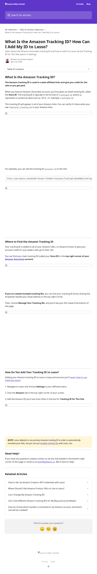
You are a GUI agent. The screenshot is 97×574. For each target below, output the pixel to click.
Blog (88, 4)
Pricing (45, 561)
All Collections (11, 29)
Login (53, 561)
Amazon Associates (15, 259)
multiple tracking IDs (49, 443)
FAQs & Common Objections (32, 29)
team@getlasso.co (46, 461)
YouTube (79, 4)
